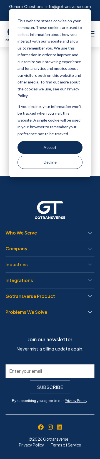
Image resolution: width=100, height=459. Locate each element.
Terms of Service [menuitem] (66, 444)
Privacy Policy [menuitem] (31, 444)
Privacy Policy (76, 401)
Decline (50, 162)
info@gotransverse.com (68, 6)
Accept (50, 147)
